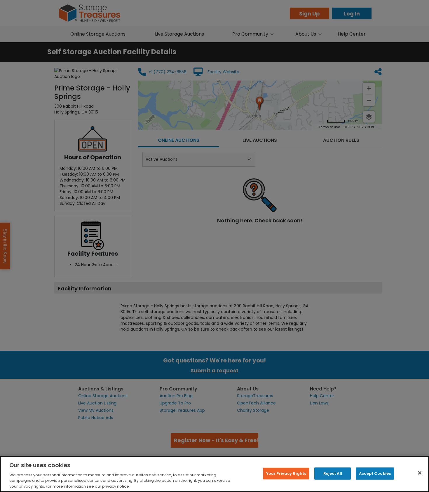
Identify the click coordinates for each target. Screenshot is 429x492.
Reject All (332, 473)
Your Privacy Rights (286, 473)
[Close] (419, 473)
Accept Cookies (375, 473)
